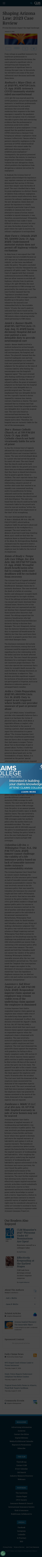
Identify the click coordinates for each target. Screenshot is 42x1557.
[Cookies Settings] (3, 1553)
